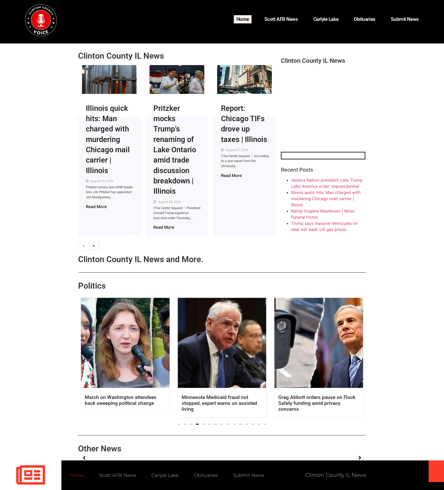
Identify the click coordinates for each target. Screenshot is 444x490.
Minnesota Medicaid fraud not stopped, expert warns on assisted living (130, 403)
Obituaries (364, 19)
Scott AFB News (281, 19)
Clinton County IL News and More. (140, 259)
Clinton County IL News (121, 56)
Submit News (405, 19)
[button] (178, 424)
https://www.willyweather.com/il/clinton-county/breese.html (319, 125)
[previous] (83, 246)
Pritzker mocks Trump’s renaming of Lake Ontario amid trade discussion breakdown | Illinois (174, 150)
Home (242, 19)
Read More (96, 206)
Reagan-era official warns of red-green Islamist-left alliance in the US (325, 400)
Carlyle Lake (326, 19)
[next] (94, 246)
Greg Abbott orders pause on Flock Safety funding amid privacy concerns (227, 403)
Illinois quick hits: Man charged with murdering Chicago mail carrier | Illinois (108, 139)
